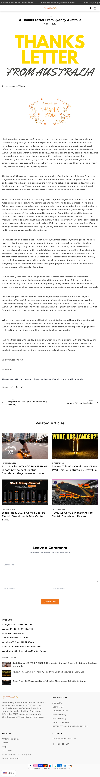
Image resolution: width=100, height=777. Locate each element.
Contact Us (58, 707)
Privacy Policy (59, 714)
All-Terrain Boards (24, 717)
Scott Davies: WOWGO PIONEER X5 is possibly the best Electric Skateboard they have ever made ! (24, 470)
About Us (57, 703)
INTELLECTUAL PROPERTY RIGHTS (69, 726)
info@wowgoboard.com (64, 738)
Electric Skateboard (26, 702)
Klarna (5, 742)
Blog (50, 17)
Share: (5, 387)
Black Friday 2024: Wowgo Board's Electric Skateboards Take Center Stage (23, 516)
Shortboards (8, 717)
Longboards (35, 714)
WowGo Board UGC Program (16, 754)
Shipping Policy (60, 710)
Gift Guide (7, 750)
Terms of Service (60, 722)
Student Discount (10, 758)
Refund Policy (59, 718)
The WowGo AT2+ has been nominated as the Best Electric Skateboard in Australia (42, 379)
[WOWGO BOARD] (50, 8)
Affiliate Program (10, 739)
